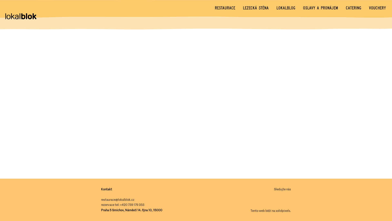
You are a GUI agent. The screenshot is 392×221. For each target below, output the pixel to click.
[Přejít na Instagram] (288, 199)
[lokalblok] (20, 16)
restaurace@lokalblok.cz (117, 199)
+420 (124, 205)
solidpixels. (283, 211)
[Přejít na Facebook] (277, 199)
